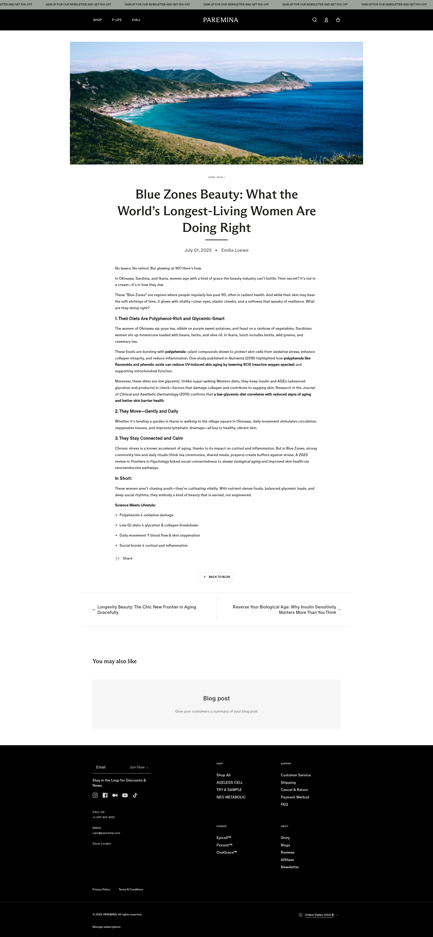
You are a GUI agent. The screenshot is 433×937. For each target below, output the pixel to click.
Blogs (285, 845)
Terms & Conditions (131, 889)
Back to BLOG (219, 576)
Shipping (288, 782)
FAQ (284, 804)
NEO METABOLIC (231, 797)
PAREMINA (110, 914)
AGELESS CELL (229, 782)
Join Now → (139, 767)
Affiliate (287, 860)
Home (211, 177)
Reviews (288, 852)
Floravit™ (224, 845)
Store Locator (101, 843)
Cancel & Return (294, 790)
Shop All (223, 775)
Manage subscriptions (106, 926)
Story (285, 838)
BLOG (220, 177)
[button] (314, 20)
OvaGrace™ (226, 852)
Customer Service (296, 775)
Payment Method (295, 797)
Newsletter (290, 867)
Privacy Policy (101, 889)
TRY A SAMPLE (229, 790)
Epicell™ (223, 838)
